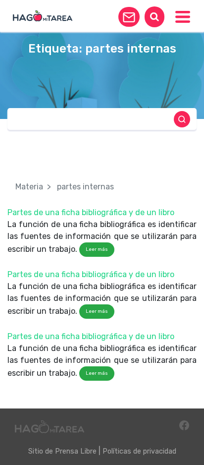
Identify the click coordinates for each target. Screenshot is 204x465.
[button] (129, 17)
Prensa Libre (76, 451)
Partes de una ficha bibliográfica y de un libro (90, 212)
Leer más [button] (97, 249)
